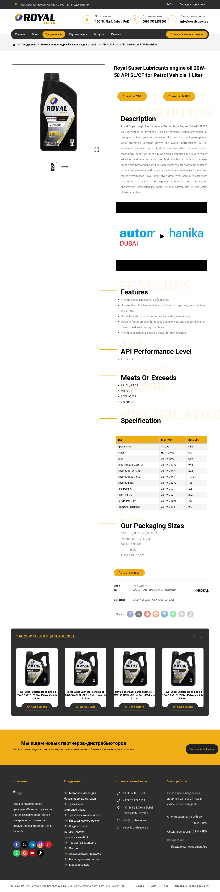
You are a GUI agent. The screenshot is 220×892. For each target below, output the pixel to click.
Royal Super (170, 590)
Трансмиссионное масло (85, 815)
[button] (129, 34)
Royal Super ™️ (140, 586)
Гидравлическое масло (84, 820)
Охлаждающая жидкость (85, 853)
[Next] (200, 636)
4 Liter (144, 590)
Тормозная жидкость (82, 842)
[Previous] (194, 636)
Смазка (74, 848)
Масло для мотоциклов (84, 859)
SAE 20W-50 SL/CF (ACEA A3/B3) (148, 600)
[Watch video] (161, 236)
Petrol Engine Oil (155, 590)
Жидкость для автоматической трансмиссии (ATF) (76, 832)
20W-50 (136, 590)
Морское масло (79, 864)
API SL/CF (169, 600)
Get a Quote (131, 572)
